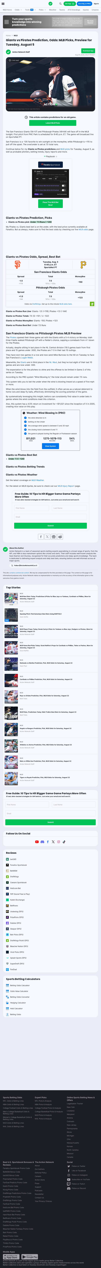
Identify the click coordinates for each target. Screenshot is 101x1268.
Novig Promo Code (10, 1190)
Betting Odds (15, 1014)
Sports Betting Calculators (23, 979)
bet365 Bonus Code (11, 1175)
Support (38, 1187)
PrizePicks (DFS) (17, 917)
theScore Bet (15, 888)
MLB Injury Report (66, 486)
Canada (70, 1157)
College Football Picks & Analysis (48, 1108)
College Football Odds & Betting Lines (18, 1108)
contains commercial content (19, 573)
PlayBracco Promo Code (13, 1239)
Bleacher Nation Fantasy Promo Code (18, 1229)
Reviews (11, 852)
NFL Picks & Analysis (43, 1101)
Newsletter (39, 1194)
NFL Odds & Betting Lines (13, 1101)
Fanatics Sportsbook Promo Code (16, 1168)
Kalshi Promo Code (10, 1186)
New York (71, 1107)
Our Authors (39, 1169)
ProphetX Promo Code (12, 1197)
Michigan (70, 1136)
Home (8, 35)
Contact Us (39, 1198)
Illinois (69, 1132)
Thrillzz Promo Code (11, 1243)
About (37, 1165)
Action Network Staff (21, 52)
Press (37, 1183)
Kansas (70, 1146)
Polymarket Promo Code (12, 1179)
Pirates (13, 337)
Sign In (96, 4)
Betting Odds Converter (19, 997)
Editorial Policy (41, 1173)
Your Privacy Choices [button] (43, 1201)
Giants (23, 362)
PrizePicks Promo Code (12, 1247)
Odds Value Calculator (19, 991)
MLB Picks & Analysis (43, 1115)
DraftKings (36, 304)
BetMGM (13, 871)
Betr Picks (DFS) (16, 935)
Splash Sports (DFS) (18, 958)
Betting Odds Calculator (20, 985)
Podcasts (38, 1190)
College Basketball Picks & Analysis (49, 1111)
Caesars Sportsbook (18, 882)
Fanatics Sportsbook (18, 865)
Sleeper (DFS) (15, 929)
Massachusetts (73, 1143)
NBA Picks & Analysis (43, 1104)
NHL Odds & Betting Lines (13, 1126)
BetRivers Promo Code (12, 1218)
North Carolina (72, 1150)
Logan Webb (27, 357)
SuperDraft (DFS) (17, 964)
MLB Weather (38, 480)
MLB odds (83, 229)
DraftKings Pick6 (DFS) (19, 940)
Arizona (70, 1118)
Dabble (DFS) (15, 923)
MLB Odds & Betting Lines (13, 1123)
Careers (38, 1176)
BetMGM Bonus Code (11, 1172)
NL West (53, 362)
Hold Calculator (16, 1008)
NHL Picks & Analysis (43, 1119)
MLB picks (65, 149)
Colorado (70, 1121)
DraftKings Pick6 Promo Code (15, 1222)
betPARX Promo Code (11, 1211)
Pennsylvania (72, 1128)
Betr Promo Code (10, 1232)
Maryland (70, 1114)
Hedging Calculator (18, 1003)
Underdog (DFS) (16, 911)
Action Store (40, 1180)
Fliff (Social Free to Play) (20, 894)
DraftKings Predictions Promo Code (17, 1193)
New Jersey (71, 1125)
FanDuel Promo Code (11, 1204)
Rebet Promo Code (10, 1236)
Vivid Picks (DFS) (17, 952)
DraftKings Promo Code (12, 1200)
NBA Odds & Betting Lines (13, 1104)
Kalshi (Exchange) (17, 900)
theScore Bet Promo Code (13, 1207)
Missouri (70, 1153)
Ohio (69, 1139)
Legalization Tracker (75, 1103)
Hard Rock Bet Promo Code (14, 1215)
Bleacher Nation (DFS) (19, 946)
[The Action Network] (50, 4)
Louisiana (70, 1111)
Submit (51, 526)
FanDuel (13, 969)
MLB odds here (65, 304)
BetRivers (14, 906)
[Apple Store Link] (11, 1257)
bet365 (13, 859)
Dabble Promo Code (11, 1225)
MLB (15, 35)
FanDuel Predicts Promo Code (15, 1182)
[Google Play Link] (29, 1257)
